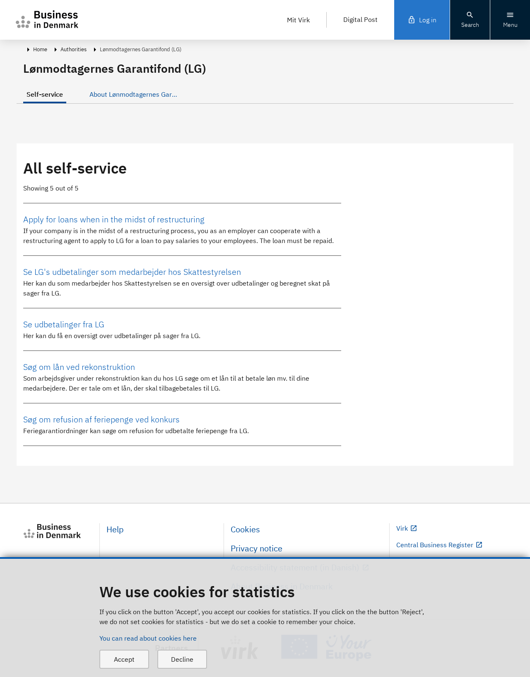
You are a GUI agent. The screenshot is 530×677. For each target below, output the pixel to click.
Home (40, 49)
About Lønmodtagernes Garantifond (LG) (135, 94)
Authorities (73, 49)
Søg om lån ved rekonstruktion (79, 366)
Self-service (44, 94)
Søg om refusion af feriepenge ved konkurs (101, 419)
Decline (182, 659)
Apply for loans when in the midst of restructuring (114, 219)
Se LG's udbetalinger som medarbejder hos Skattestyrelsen (132, 271)
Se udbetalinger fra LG (63, 324)
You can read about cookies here (148, 638)
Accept (124, 659)
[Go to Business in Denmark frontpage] (58, 531)
